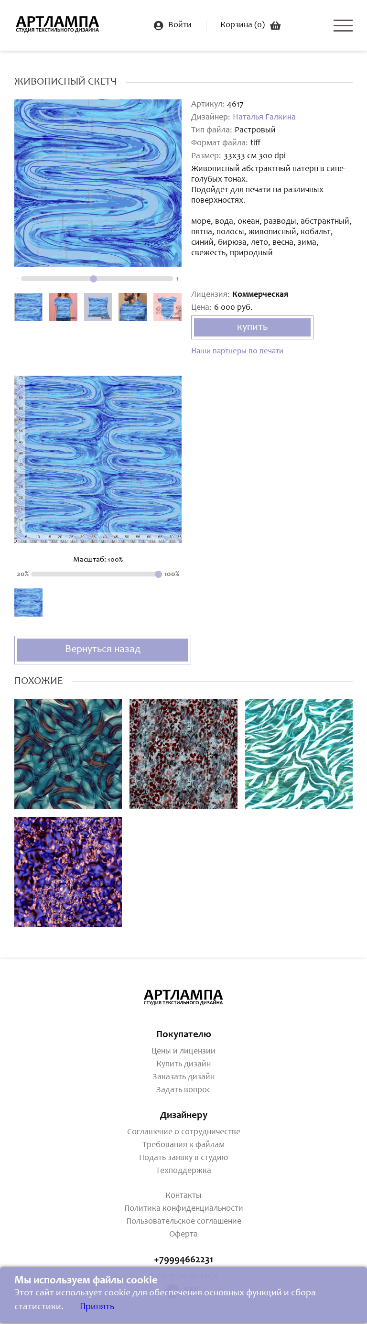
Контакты (183, 1196)
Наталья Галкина (264, 117)
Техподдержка (183, 1171)
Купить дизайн (183, 1064)
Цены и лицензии (183, 1051)
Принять (97, 1307)
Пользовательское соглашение (183, 1221)
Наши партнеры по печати (237, 351)
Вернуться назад (102, 649)
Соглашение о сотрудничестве (183, 1132)
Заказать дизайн (183, 1077)
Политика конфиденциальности (183, 1209)
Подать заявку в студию (183, 1158)
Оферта (183, 1234)
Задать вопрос (183, 1090)
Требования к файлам (183, 1145)
